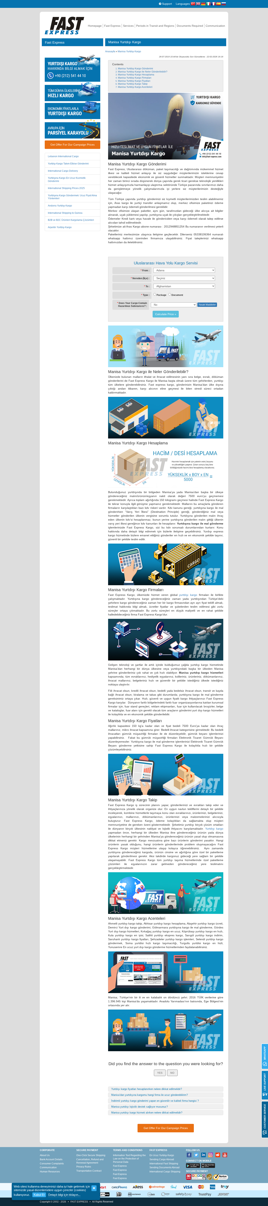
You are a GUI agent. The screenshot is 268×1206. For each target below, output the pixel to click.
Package (161, 295)
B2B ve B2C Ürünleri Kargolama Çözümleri (71, 220)
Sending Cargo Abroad (161, 1159)
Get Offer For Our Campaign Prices (72, 144)
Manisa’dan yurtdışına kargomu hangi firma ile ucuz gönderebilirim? (149, 1094)
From (145, 270)
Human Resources (50, 1171)
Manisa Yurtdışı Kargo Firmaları (134, 77)
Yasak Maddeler (207, 304)
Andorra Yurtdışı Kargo (60, 205)
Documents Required (190, 25)
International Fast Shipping (163, 1163)
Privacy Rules (83, 1166)
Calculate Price (164, 314)
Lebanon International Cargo (63, 156)
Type (145, 295)
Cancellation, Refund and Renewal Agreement (90, 1161)
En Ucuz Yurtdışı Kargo (161, 1155)
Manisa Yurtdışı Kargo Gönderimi (135, 68)
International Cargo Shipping (164, 1171)
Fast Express (112, 25)
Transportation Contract (88, 1170)
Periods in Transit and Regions (155, 25)
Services (128, 25)
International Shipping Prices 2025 (66, 188)
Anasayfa (110, 51)
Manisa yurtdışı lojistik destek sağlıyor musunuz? (139, 1106)
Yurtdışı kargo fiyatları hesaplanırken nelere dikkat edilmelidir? (146, 1089)
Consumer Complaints (52, 1163)
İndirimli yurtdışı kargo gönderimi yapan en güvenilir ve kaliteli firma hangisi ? (155, 1100)
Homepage (95, 25)
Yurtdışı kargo (214, 828)
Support (166, 3)
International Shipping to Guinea (65, 213)
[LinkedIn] (203, 1155)
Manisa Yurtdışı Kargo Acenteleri (135, 87)
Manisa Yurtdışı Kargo (129, 51)
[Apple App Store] (208, 1165)
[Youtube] (224, 1155)
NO (172, 1072)
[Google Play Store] (193, 1165)
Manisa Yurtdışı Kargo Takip (133, 84)
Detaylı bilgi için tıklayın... (64, 1194)
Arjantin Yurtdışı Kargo (60, 227)
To (147, 286)
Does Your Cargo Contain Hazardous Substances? (132, 305)
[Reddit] (217, 1155)
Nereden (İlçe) (140, 278)
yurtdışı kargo (188, 594)
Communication (215, 25)
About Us (45, 1155)
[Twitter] (196, 1155)
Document (177, 295)
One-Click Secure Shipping (90, 1155)
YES (159, 1072)
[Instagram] (210, 1155)
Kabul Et (39, 1194)
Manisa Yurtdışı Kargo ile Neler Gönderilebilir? (142, 71)
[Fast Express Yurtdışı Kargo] (64, 25)
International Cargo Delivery (63, 171)
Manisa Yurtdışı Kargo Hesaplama (136, 74)
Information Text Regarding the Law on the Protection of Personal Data (129, 1158)
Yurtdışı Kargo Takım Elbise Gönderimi (68, 163)
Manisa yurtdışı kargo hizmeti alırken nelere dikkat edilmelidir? (146, 1112)
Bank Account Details (51, 1159)
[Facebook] (189, 1155)
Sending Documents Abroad (164, 1167)
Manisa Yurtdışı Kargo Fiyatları (134, 81)
